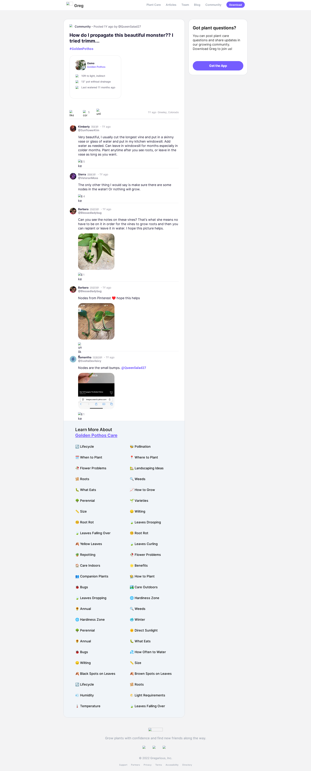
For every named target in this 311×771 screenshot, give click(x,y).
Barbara (83, 209)
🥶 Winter (137, 619)
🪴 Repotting (85, 555)
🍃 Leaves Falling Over (93, 533)
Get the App (218, 66)
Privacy (148, 764)
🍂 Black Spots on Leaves (95, 673)
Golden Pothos (96, 66)
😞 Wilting (137, 511)
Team (185, 4)
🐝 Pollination (140, 446)
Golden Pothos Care (96, 435)
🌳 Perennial (85, 500)
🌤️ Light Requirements (147, 695)
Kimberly (84, 126)
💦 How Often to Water (148, 652)
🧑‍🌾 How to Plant (142, 576)
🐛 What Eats (85, 490)
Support (123, 764)
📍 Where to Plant (144, 457)
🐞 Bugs (81, 587)
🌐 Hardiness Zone (144, 598)
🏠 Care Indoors (87, 565)
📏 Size (81, 511)
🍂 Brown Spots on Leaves (151, 673)
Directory (187, 764)
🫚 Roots (82, 479)
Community (213, 4)
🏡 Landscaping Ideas (147, 468)
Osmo (90, 63)
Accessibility (172, 764)
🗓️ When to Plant (88, 457)
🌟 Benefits (139, 565)
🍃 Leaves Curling (144, 544)
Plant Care (154, 4)
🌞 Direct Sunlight (144, 630)
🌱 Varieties (139, 500)
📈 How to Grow (142, 490)
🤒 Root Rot (84, 522)
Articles (171, 4)
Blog (197, 4)
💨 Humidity (84, 695)
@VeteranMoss (88, 178)
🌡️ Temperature (87, 706)
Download (235, 4)
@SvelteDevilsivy (89, 361)
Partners (135, 764)
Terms (158, 764)
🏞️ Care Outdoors (144, 587)
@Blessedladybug (90, 212)
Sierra (82, 174)
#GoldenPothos (81, 49)
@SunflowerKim (88, 130)
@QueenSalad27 (129, 26)
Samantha (84, 357)
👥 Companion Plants (91, 576)
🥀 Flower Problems (90, 468)
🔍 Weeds (137, 479)
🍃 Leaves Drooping (145, 522)
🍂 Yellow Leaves (88, 544)
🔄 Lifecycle (84, 446)
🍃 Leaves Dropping (90, 598)
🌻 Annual (83, 609)
